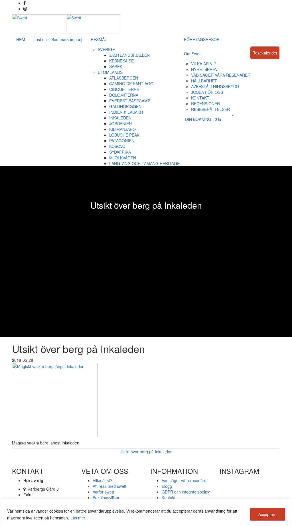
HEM (20, 39)
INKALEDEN (120, 118)
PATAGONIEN (121, 140)
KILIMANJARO (122, 129)
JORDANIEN (120, 123)
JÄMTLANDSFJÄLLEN (129, 55)
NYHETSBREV (204, 69)
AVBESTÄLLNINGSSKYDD (215, 86)
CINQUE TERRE (124, 89)
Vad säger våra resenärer (185, 480)
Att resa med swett (109, 486)
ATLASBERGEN (123, 78)
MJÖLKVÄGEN (122, 158)
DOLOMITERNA (123, 95)
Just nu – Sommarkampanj (58, 39)
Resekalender (264, 53)
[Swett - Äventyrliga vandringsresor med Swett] (66, 22)
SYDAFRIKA (120, 152)
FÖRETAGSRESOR (202, 39)
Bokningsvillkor (106, 497)
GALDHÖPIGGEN (125, 106)
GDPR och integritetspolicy (186, 492)
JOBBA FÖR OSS (207, 92)
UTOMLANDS (110, 72)
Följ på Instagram (253, 487)
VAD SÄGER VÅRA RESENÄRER (220, 75)
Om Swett (193, 53)
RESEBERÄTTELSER (210, 109)
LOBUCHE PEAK (124, 135)
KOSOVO (117, 146)
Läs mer (77, 518)
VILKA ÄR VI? (203, 63)
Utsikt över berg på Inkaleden (146, 451)
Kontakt (168, 497)
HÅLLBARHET (204, 81)
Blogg (167, 486)
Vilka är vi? (102, 480)
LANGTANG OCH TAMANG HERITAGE (144, 163)
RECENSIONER (205, 103)
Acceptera (267, 514)
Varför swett (103, 492)
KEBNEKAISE (121, 61)
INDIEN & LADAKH (126, 112)
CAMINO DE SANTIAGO (131, 83)
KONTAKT (200, 98)
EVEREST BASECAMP (129, 100)
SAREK (115, 66)
